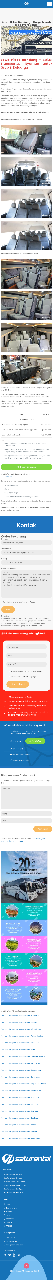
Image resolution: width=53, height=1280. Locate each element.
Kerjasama (10, 1219)
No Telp (4, 558)
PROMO (9, 1226)
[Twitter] (10, 1255)
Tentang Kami (11, 1208)
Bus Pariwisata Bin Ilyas (13, 1189)
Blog (8, 1204)
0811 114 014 (17, 741)
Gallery (9, 1222)
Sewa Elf (8, 476)
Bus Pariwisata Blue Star (13, 1192)
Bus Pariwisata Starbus (13, 1178)
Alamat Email (6, 549)
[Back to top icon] (26, 1266)
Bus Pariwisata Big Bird (13, 1174)
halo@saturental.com (21, 754)
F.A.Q (8, 1215)
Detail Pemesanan (8, 568)
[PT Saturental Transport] (26, 4)
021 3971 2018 (17, 749)
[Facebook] (6, 1255)
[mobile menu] (49, 4)
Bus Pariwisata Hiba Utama (14, 1182)
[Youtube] (14, 1255)
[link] (26, 139)
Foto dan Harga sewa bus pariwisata (20, 1015)
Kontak (9, 1211)
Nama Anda (6, 539)
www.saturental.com (20, 760)
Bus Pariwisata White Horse (15, 1185)
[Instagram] (19, 1255)
